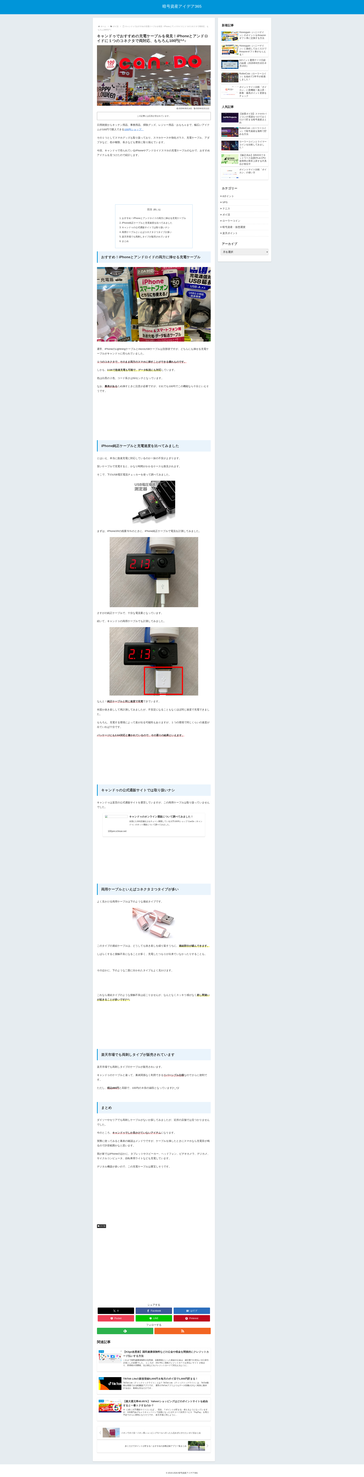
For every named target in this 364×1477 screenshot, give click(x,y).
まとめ (125, 241)
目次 (149, 209)
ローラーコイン (231, 220)
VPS (225, 202)
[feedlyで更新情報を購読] (125, 1331)
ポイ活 (102, 1226)
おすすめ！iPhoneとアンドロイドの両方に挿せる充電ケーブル (154, 218)
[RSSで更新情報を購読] (182, 1331)
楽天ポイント (230, 233)
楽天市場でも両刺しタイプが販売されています (146, 236)
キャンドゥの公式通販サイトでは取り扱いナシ (146, 227)
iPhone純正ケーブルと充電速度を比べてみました (147, 223)
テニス (226, 208)
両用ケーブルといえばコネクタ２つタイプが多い (147, 232)
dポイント (228, 196)
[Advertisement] (154, 181)
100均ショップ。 (134, 129)
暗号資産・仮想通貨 (233, 227)
